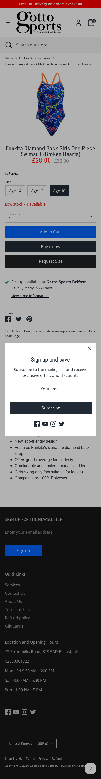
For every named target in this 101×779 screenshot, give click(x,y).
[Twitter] (62, 424)
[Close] (89, 348)
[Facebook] (37, 424)
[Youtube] (45, 424)
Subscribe (51, 407)
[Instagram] (53, 424)
